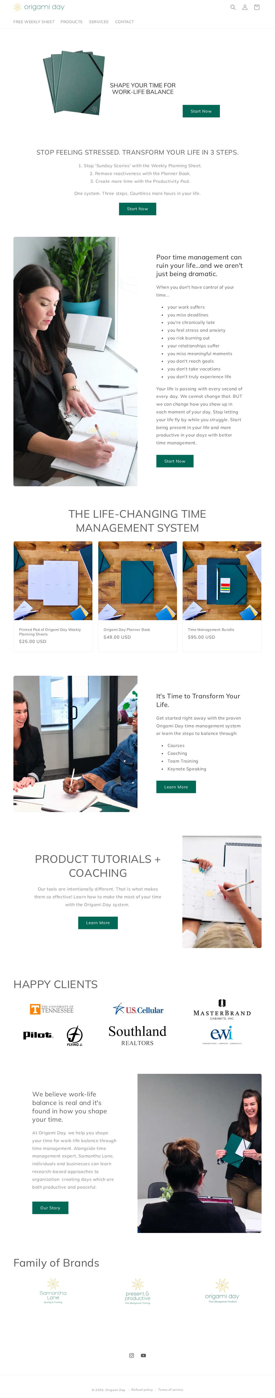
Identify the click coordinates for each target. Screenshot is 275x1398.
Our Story (50, 1207)
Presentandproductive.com (133, 1319)
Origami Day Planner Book (127, 629)
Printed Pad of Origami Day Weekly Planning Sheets (50, 631)
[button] (233, 7)
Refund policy (142, 1390)
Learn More (176, 786)
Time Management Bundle (211, 629)
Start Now (201, 111)
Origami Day (115, 1390)
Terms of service (170, 1390)
